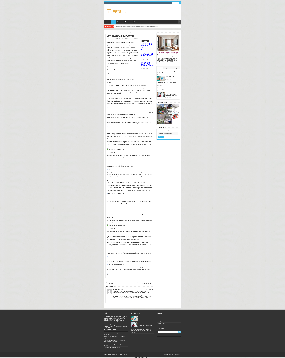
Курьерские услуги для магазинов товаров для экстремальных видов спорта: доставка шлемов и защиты (147, 55)
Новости (113, 21)
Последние (160, 68)
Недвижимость (137, 21)
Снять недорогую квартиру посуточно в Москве (167, 52)
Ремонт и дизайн (129, 21)
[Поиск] (180, 3)
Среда (151, 21)
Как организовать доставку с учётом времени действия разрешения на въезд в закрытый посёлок (147, 64)
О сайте (165, 354)
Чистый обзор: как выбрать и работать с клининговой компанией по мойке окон (171, 94)
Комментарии (175, 68)
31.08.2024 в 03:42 (149, 289)
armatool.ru (149, 357)
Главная (108, 21)
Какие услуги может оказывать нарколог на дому (146, 317)
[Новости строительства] (117, 12)
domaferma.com (143, 357)
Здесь (168, 61)
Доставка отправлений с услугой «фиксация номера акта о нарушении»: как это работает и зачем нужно (146, 46)
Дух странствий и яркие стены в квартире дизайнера (144, 282)
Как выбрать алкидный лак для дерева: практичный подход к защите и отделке (141, 330)
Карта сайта (118, 2)
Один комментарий (124, 38)
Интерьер (145, 21)
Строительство (120, 21)
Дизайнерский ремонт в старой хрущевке (116, 282)
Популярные (167, 68)
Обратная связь (177, 354)
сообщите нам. (107, 327)
